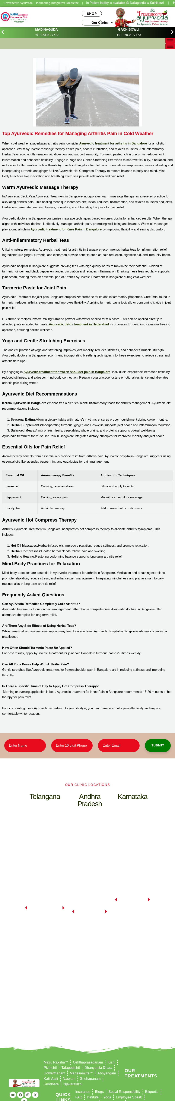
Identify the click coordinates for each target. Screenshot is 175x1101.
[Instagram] (28, 1095)
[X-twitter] (35, 1095)
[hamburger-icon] (170, 41)
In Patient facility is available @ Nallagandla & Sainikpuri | (127, 3)
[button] (2, 32)
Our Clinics (100, 22)
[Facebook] (20, 1095)
